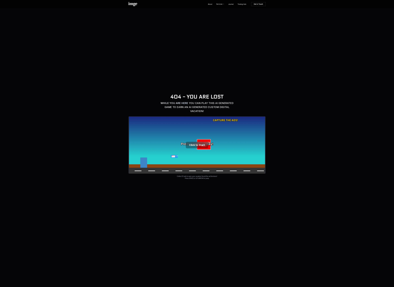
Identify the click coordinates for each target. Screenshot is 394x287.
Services (219, 4)
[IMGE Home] (132, 4)
